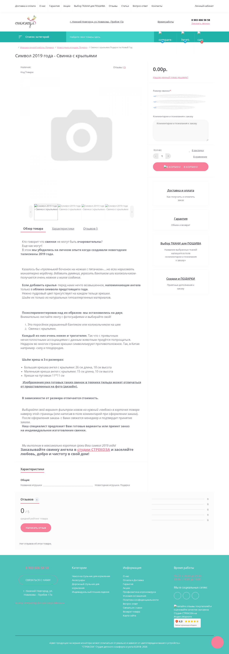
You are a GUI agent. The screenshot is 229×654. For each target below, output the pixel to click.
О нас (42, 6)
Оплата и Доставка (133, 580)
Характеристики (63, 229)
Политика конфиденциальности (141, 599)
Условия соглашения (134, 595)
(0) (124, 67)
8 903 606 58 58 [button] (37, 568)
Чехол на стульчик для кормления (91, 576)
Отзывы (113, 6)
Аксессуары (78, 580)
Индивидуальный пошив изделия (90, 592)
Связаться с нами (38, 580)
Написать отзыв (36, 527)
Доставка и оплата (25, 6)
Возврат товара (131, 611)
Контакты (157, 6)
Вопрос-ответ (140, 6)
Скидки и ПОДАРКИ (180, 279)
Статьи (125, 6)
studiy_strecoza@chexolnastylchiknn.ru (39, 603)
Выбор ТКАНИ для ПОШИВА (89, 6)
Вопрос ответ (130, 603)
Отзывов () (90, 229)
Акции (66, 6)
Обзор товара (33, 229)
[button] (96, 21)
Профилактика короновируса (139, 592)
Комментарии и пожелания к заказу (173, 116)
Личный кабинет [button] (204, 6)
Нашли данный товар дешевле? (170, 77)
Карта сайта (129, 615)
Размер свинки (162, 90)
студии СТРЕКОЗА (93, 449)
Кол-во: (158, 150)
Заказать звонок (200, 23)
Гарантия (54, 6)
